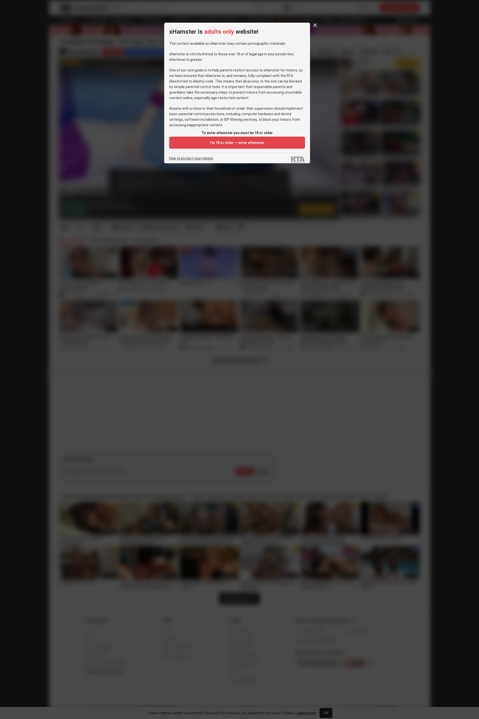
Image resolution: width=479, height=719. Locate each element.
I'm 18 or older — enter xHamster (237, 143)
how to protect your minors (191, 158)
